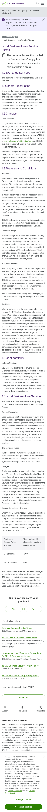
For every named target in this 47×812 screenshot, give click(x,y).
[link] (22, 26)
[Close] (44, 756)
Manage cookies (23, 799)
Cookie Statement (15, 791)
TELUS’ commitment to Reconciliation (17, 750)
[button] (42, 3)
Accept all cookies (23, 807)
